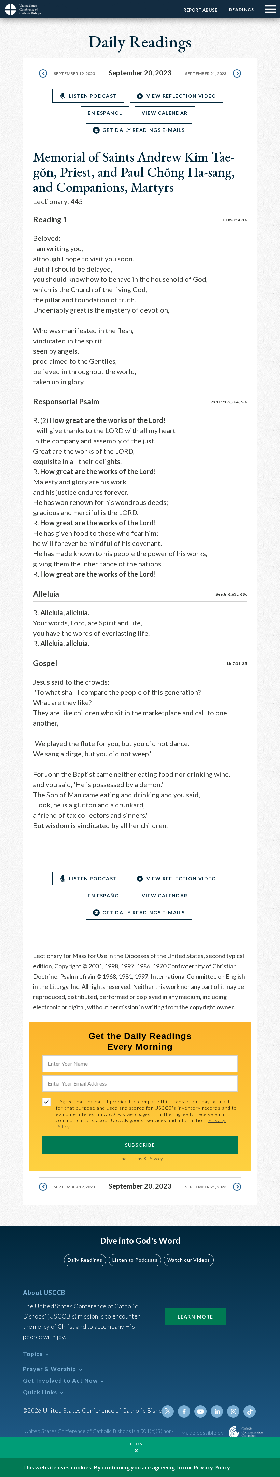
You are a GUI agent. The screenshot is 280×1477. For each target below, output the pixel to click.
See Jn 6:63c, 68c (231, 594)
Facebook (184, 1411)
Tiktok (249, 1411)
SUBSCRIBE (140, 1145)
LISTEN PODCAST (93, 96)
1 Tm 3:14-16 (234, 219)
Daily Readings (85, 1260)
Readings (241, 9)
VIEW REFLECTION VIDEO (181, 96)
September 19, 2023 (74, 73)
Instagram (233, 1411)
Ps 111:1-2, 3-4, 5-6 (228, 401)
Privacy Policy (212, 1467)
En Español (105, 113)
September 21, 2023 (205, 73)
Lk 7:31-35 (237, 663)
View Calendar (164, 113)
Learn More (195, 1317)
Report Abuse (200, 10)
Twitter (168, 1411)
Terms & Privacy (146, 1158)
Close (137, 1443)
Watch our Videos (188, 1260)
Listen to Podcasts (134, 1260)
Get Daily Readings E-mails (143, 130)
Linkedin (217, 1411)
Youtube (200, 1411)
